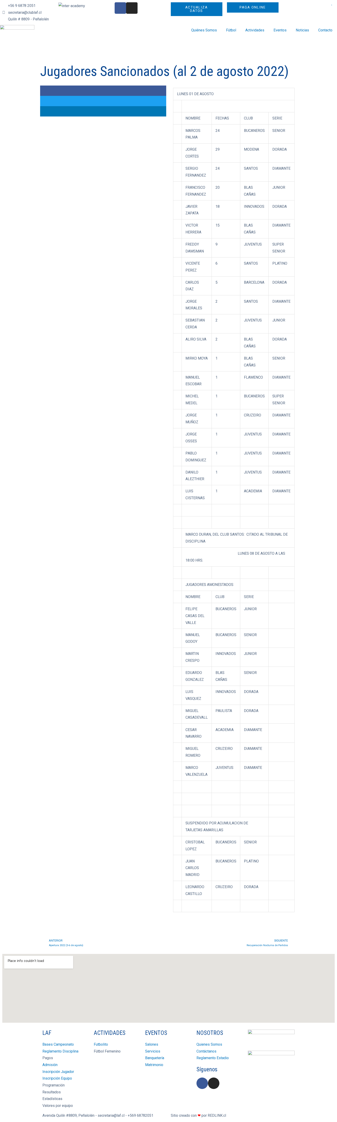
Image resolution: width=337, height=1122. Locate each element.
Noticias (302, 30)
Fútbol (231, 30)
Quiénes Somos (204, 30)
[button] (103, 91)
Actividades (254, 30)
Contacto (325, 30)
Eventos (280, 30)
